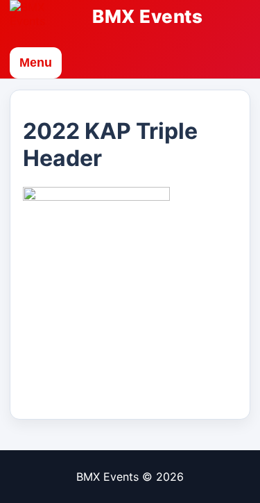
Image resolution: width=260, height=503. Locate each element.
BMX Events (147, 16)
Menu (35, 62)
